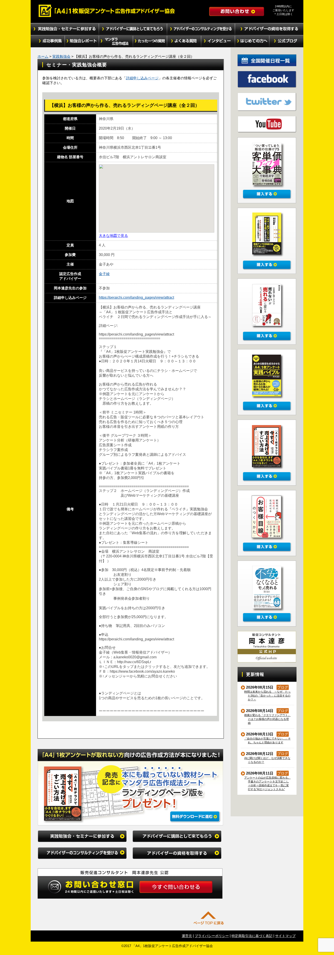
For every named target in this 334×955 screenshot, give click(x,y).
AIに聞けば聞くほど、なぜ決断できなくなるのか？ (267, 760)
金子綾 (104, 274)
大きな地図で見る (113, 236)
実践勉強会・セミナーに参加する (65, 29)
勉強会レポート (82, 41)
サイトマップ (285, 936)
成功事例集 (48, 41)
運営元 (187, 936)
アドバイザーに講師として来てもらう (133, 29)
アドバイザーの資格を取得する (269, 29)
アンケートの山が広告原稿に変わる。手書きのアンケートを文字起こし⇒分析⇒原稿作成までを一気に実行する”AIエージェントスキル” (267, 783)
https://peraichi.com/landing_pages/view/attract (136, 297)
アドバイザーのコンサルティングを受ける (201, 29)
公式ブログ (286, 41)
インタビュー (218, 41)
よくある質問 (184, 41)
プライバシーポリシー (212, 936)
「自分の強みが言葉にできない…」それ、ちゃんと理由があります (267, 740)
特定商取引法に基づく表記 (252, 936)
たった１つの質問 (150, 41)
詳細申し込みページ (142, 78)
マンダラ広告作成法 (116, 41)
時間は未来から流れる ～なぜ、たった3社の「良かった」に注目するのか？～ (267, 695)
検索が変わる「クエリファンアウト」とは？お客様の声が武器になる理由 (267, 719)
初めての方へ (252, 41)
